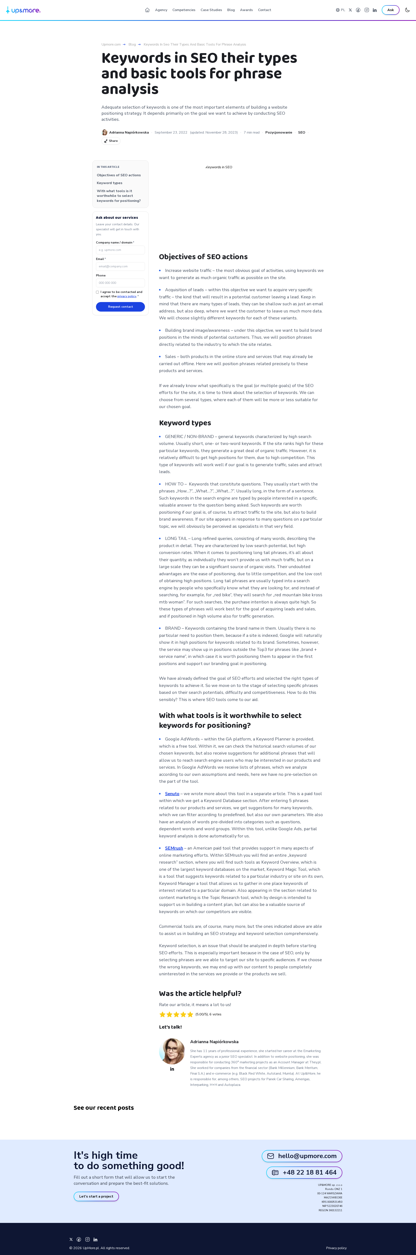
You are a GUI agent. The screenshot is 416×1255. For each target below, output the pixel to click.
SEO (301, 132)
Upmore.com (111, 44)
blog (132, 44)
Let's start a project (96, 1196)
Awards (246, 10)
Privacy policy (336, 1248)
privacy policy (126, 296)
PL (343, 10)
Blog (231, 10)
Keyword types (109, 183)
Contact (264, 10)
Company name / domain (115, 242)
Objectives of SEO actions (119, 175)
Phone (101, 275)
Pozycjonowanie (278, 132)
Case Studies (211, 10)
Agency (161, 10)
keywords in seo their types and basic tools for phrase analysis (195, 44)
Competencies (183, 10)
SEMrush (174, 848)
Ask (390, 10)
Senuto (172, 794)
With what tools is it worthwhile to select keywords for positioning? (119, 196)
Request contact (120, 307)
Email (101, 259)
